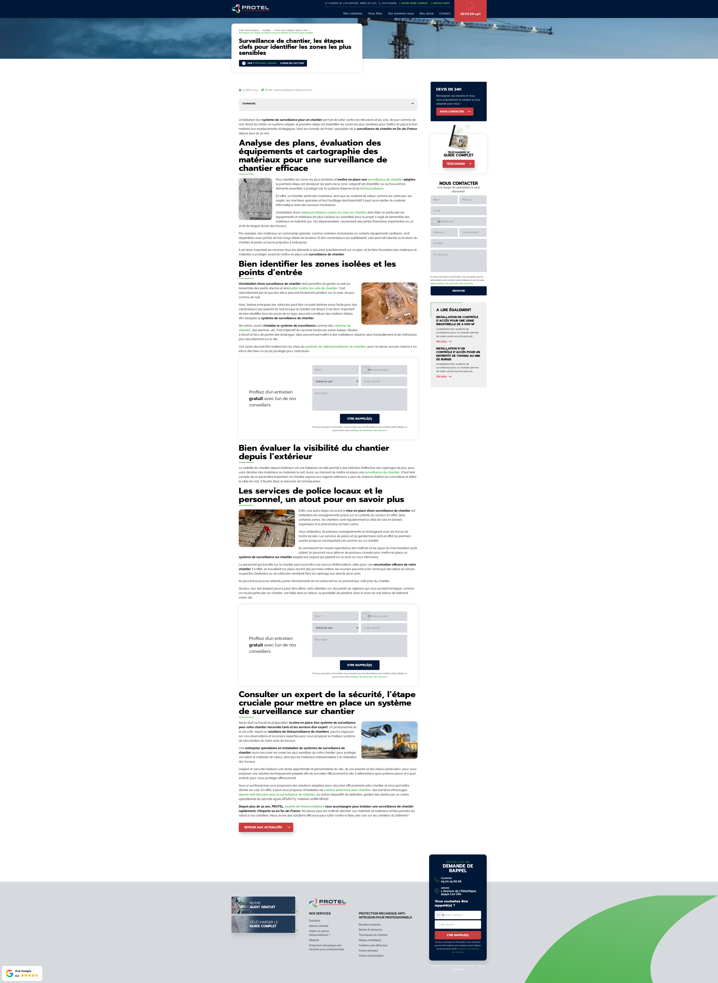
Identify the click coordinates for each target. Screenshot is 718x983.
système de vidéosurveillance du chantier (335, 346)
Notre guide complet (415, 3)
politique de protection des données (368, 430)
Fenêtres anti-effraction (373, 945)
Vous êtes (375, 13)
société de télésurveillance (304, 806)
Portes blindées (368, 950)
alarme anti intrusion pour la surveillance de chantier (277, 794)
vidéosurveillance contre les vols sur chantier (334, 212)
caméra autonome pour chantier (347, 790)
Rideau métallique (370, 940)
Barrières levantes (370, 924)
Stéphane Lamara (265, 63)
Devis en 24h (471, 14)
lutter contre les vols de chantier (313, 288)
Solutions (314, 920)
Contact (445, 13)
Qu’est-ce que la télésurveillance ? (319, 932)
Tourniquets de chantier (373, 934)
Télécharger (456, 164)
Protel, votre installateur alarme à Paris (288, 89)
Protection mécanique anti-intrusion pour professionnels (326, 947)
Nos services (320, 913)
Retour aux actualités (263, 827)
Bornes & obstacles (370, 929)
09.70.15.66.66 (389, 3)
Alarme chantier (319, 925)
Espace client (441, 3)
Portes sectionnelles (371, 955)
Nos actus (427, 13)
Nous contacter (452, 112)
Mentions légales (466, 966)
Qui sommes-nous (401, 13)
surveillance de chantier (385, 179)
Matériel (314, 940)
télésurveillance (372, 188)
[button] (22, 973)
